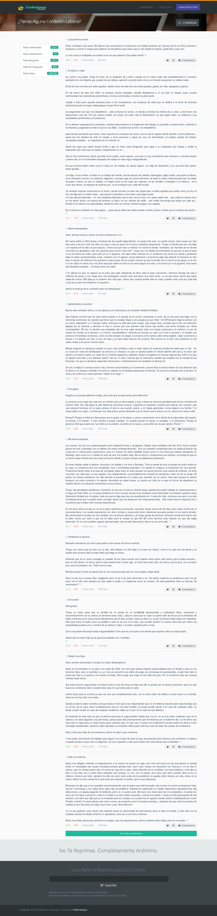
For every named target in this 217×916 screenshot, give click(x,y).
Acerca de (165, 7)
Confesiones (146, 7)
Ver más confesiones (131, 833)
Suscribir (110, 885)
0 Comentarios (188, 60)
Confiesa (189, 23)
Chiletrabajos (80, 909)
